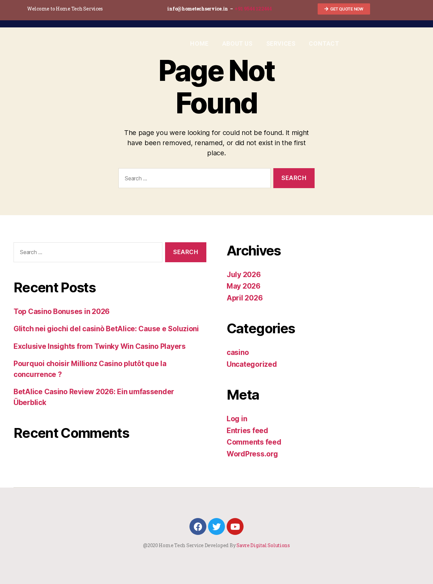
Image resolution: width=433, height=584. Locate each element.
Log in (237, 418)
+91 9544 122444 (253, 8)
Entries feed (247, 430)
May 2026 (243, 286)
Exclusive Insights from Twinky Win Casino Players (100, 346)
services (281, 43)
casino (238, 352)
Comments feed (254, 442)
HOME (199, 43)
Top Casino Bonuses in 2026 (62, 311)
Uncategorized (252, 364)
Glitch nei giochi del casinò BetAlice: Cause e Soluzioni (106, 328)
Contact (324, 43)
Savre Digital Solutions (263, 545)
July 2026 (244, 274)
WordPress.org (252, 454)
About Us (237, 43)
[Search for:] (193, 179)
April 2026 (245, 298)
